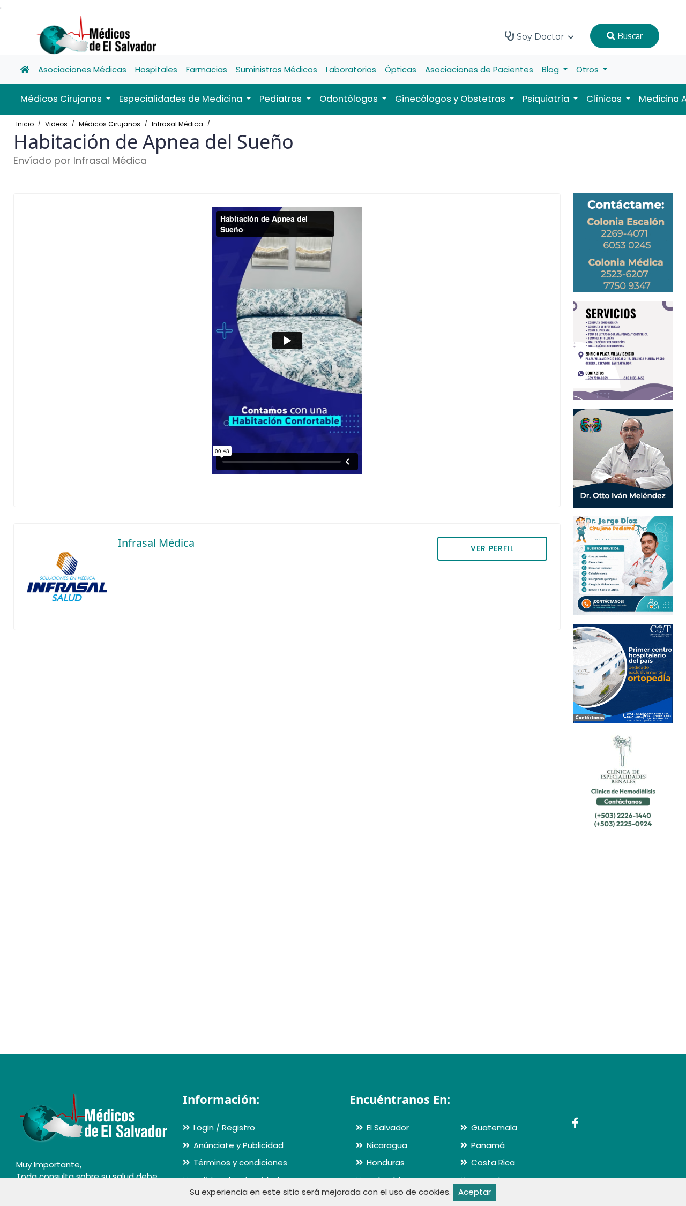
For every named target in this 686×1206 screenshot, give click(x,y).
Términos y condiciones (240, 1162)
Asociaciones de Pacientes (479, 69)
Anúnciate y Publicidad (238, 1145)
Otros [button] (588, 69)
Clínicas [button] (605, 99)
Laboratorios (351, 69)
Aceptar (474, 1191)
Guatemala (494, 1127)
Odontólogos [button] (349, 99)
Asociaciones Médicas (82, 69)
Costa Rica (493, 1162)
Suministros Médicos (276, 69)
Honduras (386, 1162)
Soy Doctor (540, 37)
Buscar (629, 36)
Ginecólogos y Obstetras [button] (451, 99)
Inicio (25, 124)
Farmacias (206, 69)
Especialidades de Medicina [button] (181, 99)
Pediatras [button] (281, 99)
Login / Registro (224, 1127)
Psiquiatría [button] (547, 99)
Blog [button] (551, 69)
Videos (56, 124)
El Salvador (388, 1127)
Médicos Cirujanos (109, 124)
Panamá (488, 1145)
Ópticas (400, 69)
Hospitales (156, 69)
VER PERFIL (492, 548)
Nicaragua (387, 1145)
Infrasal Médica (177, 124)
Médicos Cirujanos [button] (62, 99)
